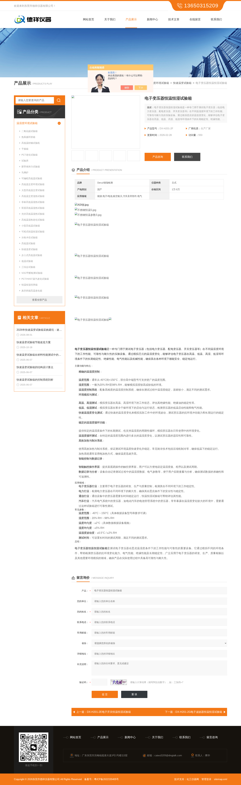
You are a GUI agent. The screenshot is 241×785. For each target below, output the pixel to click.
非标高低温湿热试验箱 (32, 202)
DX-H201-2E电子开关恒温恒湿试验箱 (109, 711)
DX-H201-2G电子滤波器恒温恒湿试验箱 (198, 711)
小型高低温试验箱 (30, 225)
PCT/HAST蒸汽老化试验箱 (35, 279)
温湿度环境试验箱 (158, 83)
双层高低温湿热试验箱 (32, 208)
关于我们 (109, 19)
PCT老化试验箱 (29, 154)
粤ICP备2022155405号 (106, 779)
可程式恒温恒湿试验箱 (32, 231)
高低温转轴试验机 (30, 143)
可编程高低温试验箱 (31, 178)
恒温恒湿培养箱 (29, 284)
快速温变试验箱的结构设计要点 (35, 367)
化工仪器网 (193, 779)
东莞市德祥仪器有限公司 (38, 5)
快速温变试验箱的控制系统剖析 (35, 379)
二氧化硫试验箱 (29, 131)
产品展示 (131, 19)
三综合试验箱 (28, 267)
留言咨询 (212, 737)
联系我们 (216, 19)
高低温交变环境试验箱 (32, 184)
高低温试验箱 (28, 243)
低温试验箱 (27, 261)
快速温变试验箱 (182, 83)
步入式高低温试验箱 (31, 255)
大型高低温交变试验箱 (32, 190)
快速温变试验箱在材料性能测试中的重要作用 (39, 354)
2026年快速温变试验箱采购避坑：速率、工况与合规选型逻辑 (39, 329)
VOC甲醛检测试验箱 (31, 273)
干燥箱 (24, 149)
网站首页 (88, 19)
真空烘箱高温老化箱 (31, 290)
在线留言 (195, 19)
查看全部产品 (39, 299)
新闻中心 (152, 19)
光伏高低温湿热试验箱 (32, 214)
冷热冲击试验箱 (29, 237)
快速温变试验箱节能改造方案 (34, 342)
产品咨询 (157, 156)
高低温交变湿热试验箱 (32, 196)
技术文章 (173, 19)
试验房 (24, 160)
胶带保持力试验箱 (30, 166)
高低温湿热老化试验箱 (32, 219)
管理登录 (206, 779)
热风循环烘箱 (28, 137)
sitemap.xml (220, 779)
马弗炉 (24, 172)
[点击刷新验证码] (118, 682)
